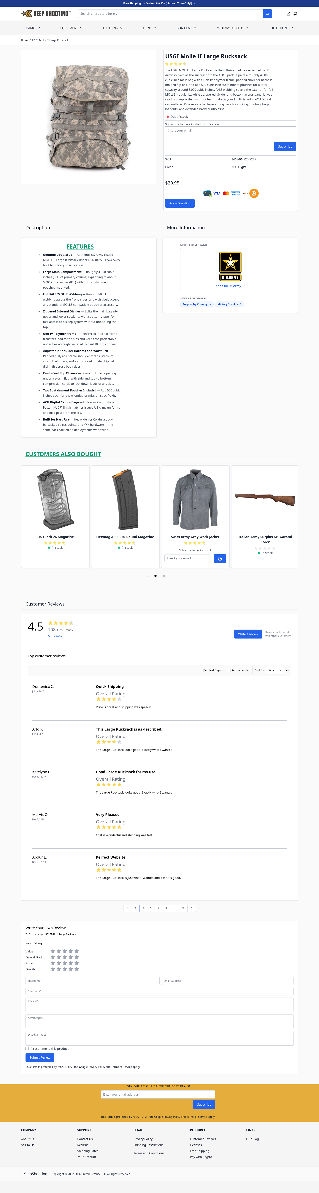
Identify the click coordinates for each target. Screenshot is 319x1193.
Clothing (110, 28)
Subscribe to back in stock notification (192, 124)
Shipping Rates (87, 1151)
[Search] (267, 13)
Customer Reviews (203, 1139)
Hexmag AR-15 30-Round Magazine (125, 537)
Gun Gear (184, 28)
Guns (147, 28)
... (174, 908)
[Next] (191, 908)
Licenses (196, 1145)
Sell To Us (27, 1145)
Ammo (30, 28)
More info (55, 636)
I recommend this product (50, 1049)
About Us (27, 1139)
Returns (82, 1145)
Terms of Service (121, 1067)
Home (24, 40)
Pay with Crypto (201, 1157)
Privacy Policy (143, 1139)
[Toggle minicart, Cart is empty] (295, 14)
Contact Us (85, 1139)
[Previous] (127, 908)
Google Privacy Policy (92, 1067)
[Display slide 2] (164, 576)
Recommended (240, 670)
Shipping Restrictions (149, 1145)
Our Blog (252, 1139)
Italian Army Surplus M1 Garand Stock (265, 539)
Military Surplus (230, 28)
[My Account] (289, 14)
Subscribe (204, 1104)
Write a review (248, 634)
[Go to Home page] (46, 13)
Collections (278, 28)
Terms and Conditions (149, 1153)
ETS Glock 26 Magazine (55, 537)
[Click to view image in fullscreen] (88, 117)
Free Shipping (199, 1151)
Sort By (259, 670)
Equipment (69, 28)
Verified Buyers (213, 670)
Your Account (86, 1157)
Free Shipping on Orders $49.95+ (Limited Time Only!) (158, 3)
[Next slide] (172, 576)
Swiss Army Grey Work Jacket (195, 537)
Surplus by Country (195, 304)
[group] (176, 64)
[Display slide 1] (155, 576)
